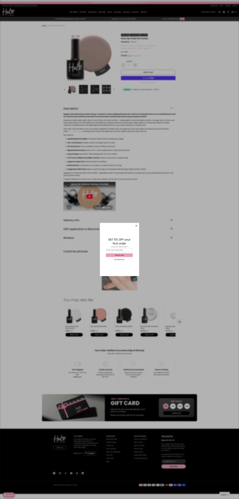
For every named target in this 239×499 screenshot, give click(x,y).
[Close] (136, 225)
